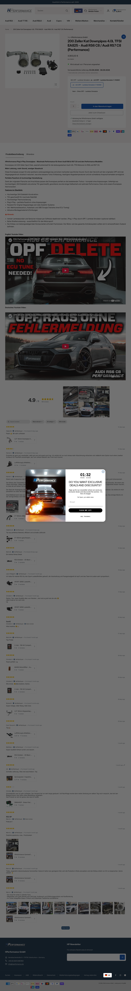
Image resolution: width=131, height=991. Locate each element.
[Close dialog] (103, 471)
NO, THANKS (85, 516)
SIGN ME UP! (85, 510)
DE (109, 975)
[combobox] (107, 975)
